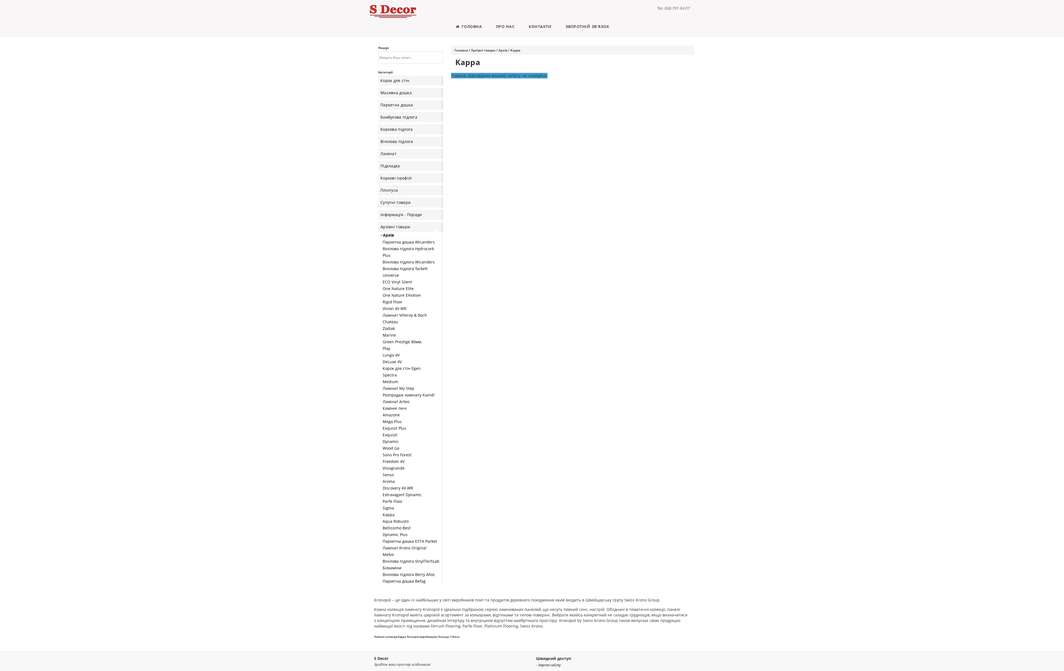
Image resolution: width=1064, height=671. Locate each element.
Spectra (390, 375)
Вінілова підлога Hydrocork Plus (408, 252)
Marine (389, 335)
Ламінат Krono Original (404, 547)
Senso (388, 474)
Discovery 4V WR (398, 488)
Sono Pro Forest (397, 454)
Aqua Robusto (396, 521)
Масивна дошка (396, 92)
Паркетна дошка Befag (404, 581)
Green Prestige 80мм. (402, 341)
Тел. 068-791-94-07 (673, 8)
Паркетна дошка (396, 104)
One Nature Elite (398, 288)
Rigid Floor (392, 301)
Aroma (389, 481)
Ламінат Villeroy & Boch (405, 315)
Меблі (388, 554)
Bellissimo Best (397, 528)
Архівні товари (395, 226)
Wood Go (391, 448)
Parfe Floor (393, 501)
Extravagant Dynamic (402, 494)
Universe (391, 275)
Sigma (388, 508)
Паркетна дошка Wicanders (409, 242)
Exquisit (390, 434)
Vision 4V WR (394, 308)
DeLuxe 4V (392, 361)
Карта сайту (549, 665)
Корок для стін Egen (402, 368)
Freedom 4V (394, 461)
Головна (471, 26)
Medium (390, 381)
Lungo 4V (391, 355)
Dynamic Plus (395, 534)
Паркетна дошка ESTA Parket (410, 541)
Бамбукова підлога (398, 117)
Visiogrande (394, 468)
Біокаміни (392, 567)
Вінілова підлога (396, 141)
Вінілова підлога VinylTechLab (411, 561)
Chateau (390, 321)
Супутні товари (395, 202)
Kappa (389, 514)
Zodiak (389, 328)
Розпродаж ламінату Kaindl (408, 395)
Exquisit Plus (394, 428)
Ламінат (388, 153)
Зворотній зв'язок (587, 26)
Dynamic (391, 441)
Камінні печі (395, 408)
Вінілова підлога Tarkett (405, 268)
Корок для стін (394, 80)
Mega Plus (392, 421)
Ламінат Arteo (396, 401)
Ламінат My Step (398, 388)
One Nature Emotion (402, 295)
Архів (388, 235)
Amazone (391, 415)
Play (386, 348)
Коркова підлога (396, 129)
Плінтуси (389, 190)
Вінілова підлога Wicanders (409, 262)
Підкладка (390, 165)
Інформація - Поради (401, 214)
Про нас (505, 26)
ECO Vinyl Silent (397, 282)
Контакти (540, 26)
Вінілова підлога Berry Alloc (409, 574)
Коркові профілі (396, 178)
